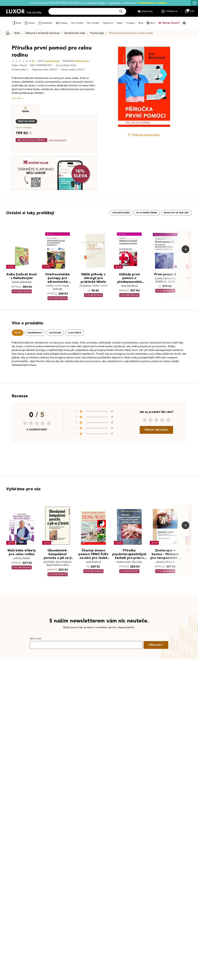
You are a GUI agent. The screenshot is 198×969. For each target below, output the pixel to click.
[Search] (121, 11)
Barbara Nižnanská (21, 282)
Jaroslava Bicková (165, 561)
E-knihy (31, 23)
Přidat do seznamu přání (146, 134)
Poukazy (63, 23)
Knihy (18, 23)
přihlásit (155, 644)
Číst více (16, 98)
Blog (141, 23)
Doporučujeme (121, 213)
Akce (152, 23)
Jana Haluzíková (129, 285)
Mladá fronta (82, 61)
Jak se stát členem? (57, 140)
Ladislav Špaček (21, 558)
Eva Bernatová (52, 61)
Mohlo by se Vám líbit (176, 213)
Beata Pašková (54, 564)
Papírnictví (108, 23)
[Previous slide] (109, 87)
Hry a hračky (77, 23)
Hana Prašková (63, 561)
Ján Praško (48, 561)
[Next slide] (179, 87)
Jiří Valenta (85, 285)
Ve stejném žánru (146, 213)
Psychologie (97, 33)
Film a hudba (93, 23)
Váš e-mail (35, 638)
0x (33, 61)
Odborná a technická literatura (42, 33)
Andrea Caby (124, 561)
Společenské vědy (74, 33)
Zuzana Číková (162, 278)
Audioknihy (47, 23)
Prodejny (130, 23)
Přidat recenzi (156, 429)
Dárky (119, 23)
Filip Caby (137, 561)
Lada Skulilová (93, 561)
